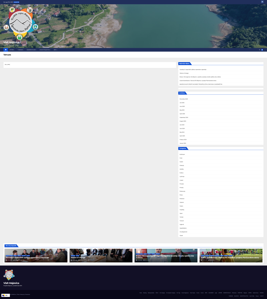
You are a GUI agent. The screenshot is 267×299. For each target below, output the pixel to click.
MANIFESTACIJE (31, 49)
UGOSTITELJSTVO (45, 49)
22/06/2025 (205, 260)
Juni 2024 (182, 128)
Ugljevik (182, 224)
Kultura (181, 172)
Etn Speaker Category (170, 292)
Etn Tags (178, 292)
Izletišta (182, 169)
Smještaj (182, 209)
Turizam (182, 220)
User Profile (252, 296)
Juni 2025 (182, 106)
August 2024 (183, 121)
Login (216, 292)
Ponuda (182, 183)
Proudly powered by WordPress (9, 294)
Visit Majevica (11, 42)
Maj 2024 (182, 132)
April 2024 (182, 135)
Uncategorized (183, 231)
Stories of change (184, 73)
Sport (181, 213)
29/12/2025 (10, 260)
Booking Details (151, 292)
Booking (145, 292)
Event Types (192, 292)
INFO (55, 49)
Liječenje (182, 176)
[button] (259, 49)
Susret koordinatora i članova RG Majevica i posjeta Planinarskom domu (198, 80)
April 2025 (182, 113)
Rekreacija (182, 191)
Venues (257, 296)
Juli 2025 (182, 102)
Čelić (181, 158)
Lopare (181, 180)
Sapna (181, 206)
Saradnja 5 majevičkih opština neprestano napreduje (193, 69)
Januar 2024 (183, 143)
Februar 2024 (183, 139)
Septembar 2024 (184, 117)
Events (198, 292)
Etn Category (162, 292)
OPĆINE (12, 49)
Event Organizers (185, 292)
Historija (182, 165)
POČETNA (240, 292)
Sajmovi (182, 202)
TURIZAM (20, 49)
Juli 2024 (182, 124)
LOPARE (220, 292)
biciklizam (182, 154)
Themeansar (27, 294)
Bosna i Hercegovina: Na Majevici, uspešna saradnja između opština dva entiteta (200, 76)
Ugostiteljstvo (183, 228)
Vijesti (181, 235)
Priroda (181, 187)
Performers (234, 292)
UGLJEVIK (236, 296)
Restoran (182, 198)
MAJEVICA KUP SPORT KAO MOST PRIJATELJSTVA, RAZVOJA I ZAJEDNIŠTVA (201, 84)
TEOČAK (262, 292)
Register (245, 292)
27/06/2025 (140, 260)
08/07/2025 (75, 260)
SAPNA (249, 292)
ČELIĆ (157, 292)
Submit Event (255, 292)
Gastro (181, 161)
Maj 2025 (182, 110)
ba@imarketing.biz (19, 260)
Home (141, 292)
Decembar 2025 (184, 99)
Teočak (181, 217)
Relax (181, 195)
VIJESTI (262, 296)
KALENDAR (211, 292)
